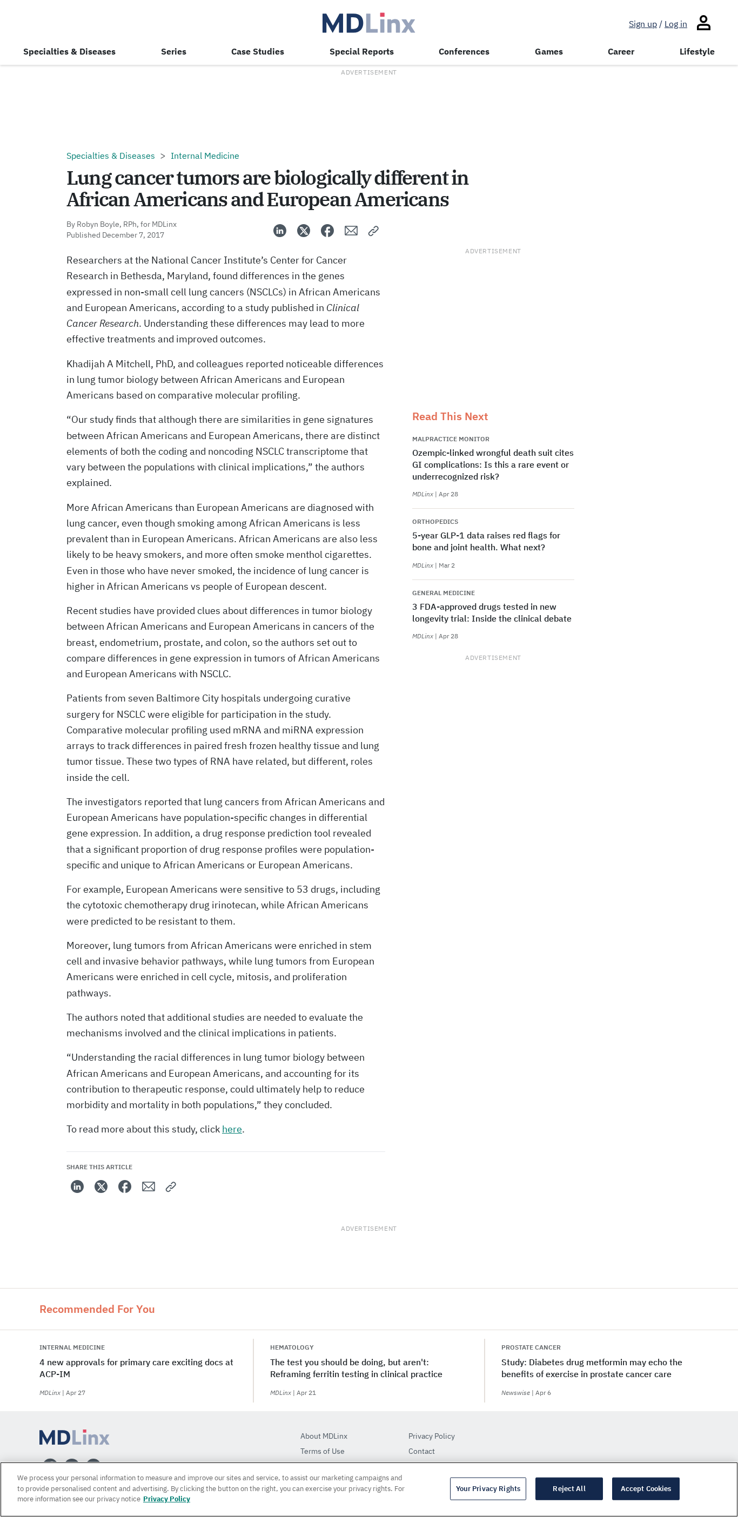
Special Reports (362, 51)
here (232, 1129)
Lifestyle (697, 51)
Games (549, 51)
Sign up (643, 23)
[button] (374, 230)
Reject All (569, 1488)
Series (173, 51)
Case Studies (257, 51)
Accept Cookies (646, 1488)
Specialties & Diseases (69, 51)
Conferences (464, 51)
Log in (676, 23)
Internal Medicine (205, 155)
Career (621, 51)
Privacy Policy (166, 1498)
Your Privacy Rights (488, 1488)
